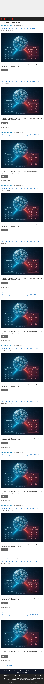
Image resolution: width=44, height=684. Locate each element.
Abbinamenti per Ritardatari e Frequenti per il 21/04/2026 (20, 135)
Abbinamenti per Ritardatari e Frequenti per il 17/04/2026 (20, 241)
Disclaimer (37, 670)
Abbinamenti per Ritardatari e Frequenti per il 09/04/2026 (20, 508)
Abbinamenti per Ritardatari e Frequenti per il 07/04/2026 (20, 561)
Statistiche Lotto (6, 74)
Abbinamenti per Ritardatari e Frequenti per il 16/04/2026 (20, 295)
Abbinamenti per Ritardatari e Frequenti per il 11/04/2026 (20, 401)
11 (5, 665)
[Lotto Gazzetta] (7, 19)
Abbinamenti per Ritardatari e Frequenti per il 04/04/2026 (20, 615)
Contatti (10, 670)
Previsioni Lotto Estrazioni (8, 25)
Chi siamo (6, 670)
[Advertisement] (22, 9)
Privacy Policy (16, 670)
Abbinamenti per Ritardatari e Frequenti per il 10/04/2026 (20, 455)
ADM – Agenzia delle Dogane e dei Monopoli (28, 682)
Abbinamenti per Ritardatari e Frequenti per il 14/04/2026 (20, 348)
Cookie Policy (22, 670)
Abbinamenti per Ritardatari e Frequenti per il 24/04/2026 (20, 28)
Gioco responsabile (20, 672)
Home (2, 25)
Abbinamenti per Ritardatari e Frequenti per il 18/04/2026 (20, 188)
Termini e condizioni (30, 670)
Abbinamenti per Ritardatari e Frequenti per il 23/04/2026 (20, 81)
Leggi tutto (4, 69)
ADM (26, 672)
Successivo (10, 665)
